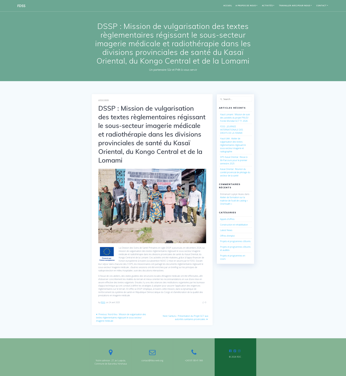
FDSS (21, 6)
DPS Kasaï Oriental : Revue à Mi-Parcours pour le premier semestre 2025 (233, 160)
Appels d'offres (227, 219)
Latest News (103, 100)
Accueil (227, 5)
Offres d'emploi (227, 235)
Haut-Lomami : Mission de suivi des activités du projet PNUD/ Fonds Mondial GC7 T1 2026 (235, 117)
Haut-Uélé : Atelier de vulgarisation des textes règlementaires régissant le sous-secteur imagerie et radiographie (233, 145)
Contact (321, 5)
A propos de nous (246, 5)
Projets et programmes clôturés (235, 241)
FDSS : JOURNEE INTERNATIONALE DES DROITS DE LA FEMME (231, 129)
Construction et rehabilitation (234, 224)
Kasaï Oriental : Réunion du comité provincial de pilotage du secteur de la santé (235, 172)
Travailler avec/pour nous (294, 5)
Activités (267, 5)
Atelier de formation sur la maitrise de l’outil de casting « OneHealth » (234, 200)
